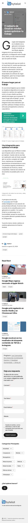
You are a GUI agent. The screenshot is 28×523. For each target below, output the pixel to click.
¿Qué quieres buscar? (10, 483)
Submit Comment (11, 435)
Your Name (7, 398)
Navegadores (7, 457)
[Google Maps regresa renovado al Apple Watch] (14, 269)
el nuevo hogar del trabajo (10, 234)
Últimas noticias (8, 470)
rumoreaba (7, 202)
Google (5, 249)
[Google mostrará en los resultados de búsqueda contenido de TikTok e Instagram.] (14, 326)
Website (6, 416)
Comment (7, 385)
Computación (7, 453)
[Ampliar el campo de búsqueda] (4, 488)
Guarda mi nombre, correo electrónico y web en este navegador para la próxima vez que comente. (14, 427)
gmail (20, 234)
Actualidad (7, 448)
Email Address (8, 407)
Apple (4, 286)
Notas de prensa (8, 461)
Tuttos (20, 466)
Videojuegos (7, 474)
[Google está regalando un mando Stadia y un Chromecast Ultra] (14, 297)
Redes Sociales (8, 466)
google (5, 237)
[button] (3, 3)
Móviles (19, 453)
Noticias (21, 461)
